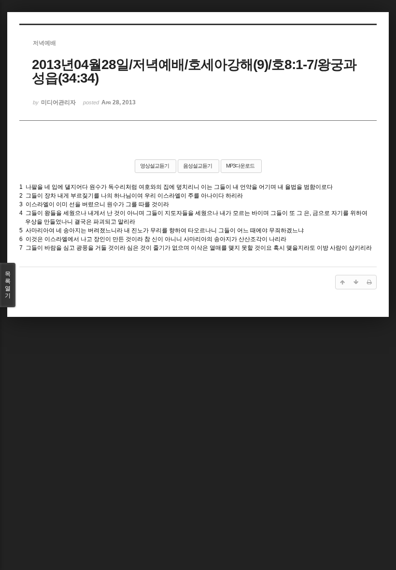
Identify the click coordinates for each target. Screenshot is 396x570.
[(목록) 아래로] (356, 282)
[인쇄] (369, 282)
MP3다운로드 (240, 166)
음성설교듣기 (197, 166)
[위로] (342, 282)
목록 (8, 285)
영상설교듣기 (154, 166)
